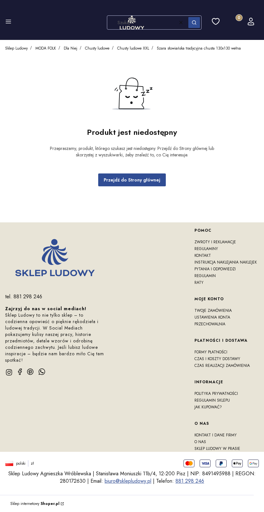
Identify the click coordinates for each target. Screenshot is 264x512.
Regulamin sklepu (212, 400)
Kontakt (202, 255)
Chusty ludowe (97, 48)
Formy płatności (210, 352)
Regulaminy (206, 249)
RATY (198, 282)
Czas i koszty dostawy (217, 359)
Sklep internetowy (35, 504)
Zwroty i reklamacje (215, 242)
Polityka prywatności (216, 393)
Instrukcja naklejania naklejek (225, 262)
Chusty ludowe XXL (133, 48)
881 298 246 (189, 481)
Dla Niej (70, 48)
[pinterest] (30, 371)
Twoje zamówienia (213, 310)
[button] (8, 22)
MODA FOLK (45, 48)
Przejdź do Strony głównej (132, 180)
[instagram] (9, 372)
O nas (200, 442)
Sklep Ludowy (16, 48)
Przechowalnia (209, 324)
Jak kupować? (208, 407)
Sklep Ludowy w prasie (217, 448)
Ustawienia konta (212, 317)
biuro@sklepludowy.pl (128, 481)
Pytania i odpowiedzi (215, 269)
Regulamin (205, 276)
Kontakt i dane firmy (215, 435)
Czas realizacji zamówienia (222, 365)
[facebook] (20, 371)
